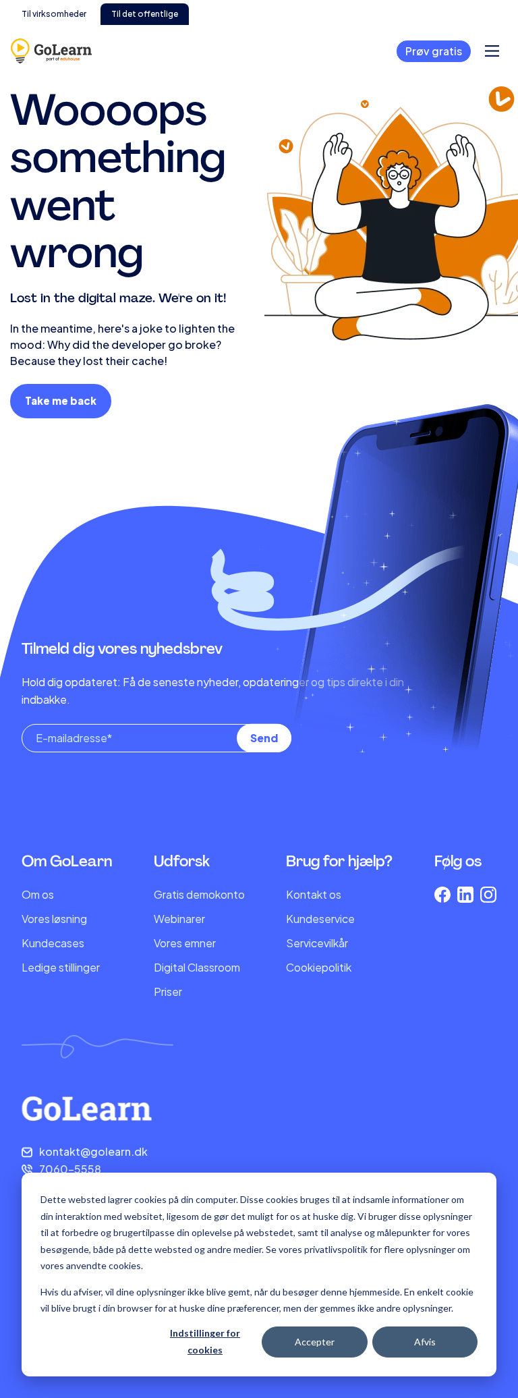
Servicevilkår (317, 943)
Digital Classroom (197, 967)
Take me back (60, 400)
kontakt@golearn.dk (93, 1151)
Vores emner (185, 943)
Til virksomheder (54, 14)
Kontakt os (313, 894)
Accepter (315, 1341)
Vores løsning (54, 919)
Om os (38, 894)
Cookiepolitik (318, 967)
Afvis (425, 1341)
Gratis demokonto (199, 894)
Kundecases (53, 943)
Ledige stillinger (61, 967)
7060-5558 (70, 1169)
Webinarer (179, 919)
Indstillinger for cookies (205, 1341)
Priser (168, 991)
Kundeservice (320, 919)
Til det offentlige (144, 14)
